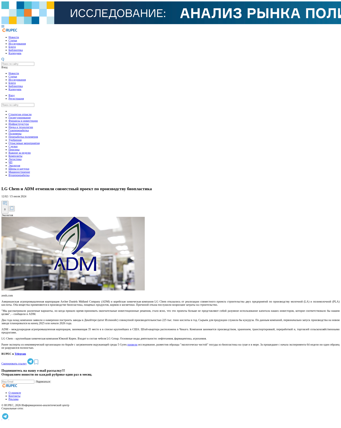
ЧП (10, 162)
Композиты (15, 155)
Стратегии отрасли (20, 114)
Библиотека (16, 50)
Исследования (17, 43)
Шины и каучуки (19, 168)
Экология (14, 165)
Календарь (15, 53)
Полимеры (15, 133)
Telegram (20, 353)
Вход (4, 67)
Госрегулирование (20, 117)
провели (132, 344)
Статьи (13, 40)
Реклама (13, 399)
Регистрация (16, 98)
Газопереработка (19, 130)
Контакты (14, 395)
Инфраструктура (19, 123)
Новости (14, 37)
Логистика (15, 159)
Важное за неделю (20, 152)
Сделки (13, 146)
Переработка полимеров (23, 136)
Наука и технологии (21, 127)
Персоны (14, 149)
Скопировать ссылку (14, 363)
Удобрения (15, 139)
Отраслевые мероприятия (24, 143)
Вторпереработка (19, 175)
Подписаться (43, 381)
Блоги (12, 46)
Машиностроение (19, 171)
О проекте (15, 392)
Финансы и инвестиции (23, 120)
